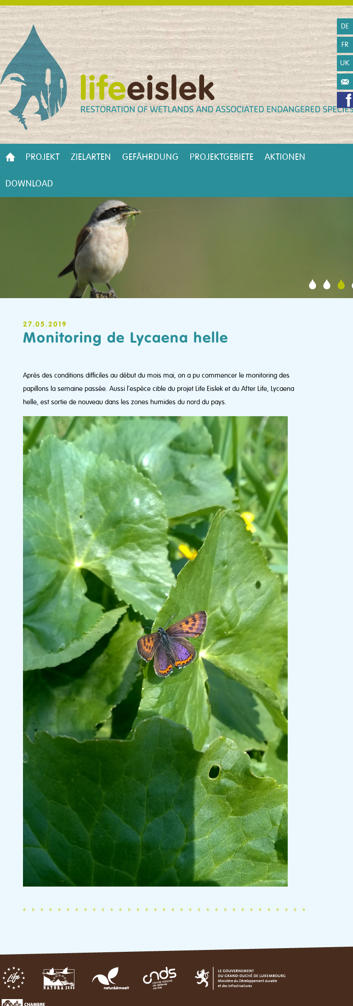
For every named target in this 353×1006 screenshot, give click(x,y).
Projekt (43, 157)
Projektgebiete (222, 157)
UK (345, 63)
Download (29, 184)
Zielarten (91, 157)
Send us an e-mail (345, 81)
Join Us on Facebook (345, 100)
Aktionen (285, 157)
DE (345, 26)
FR (345, 44)
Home (10, 157)
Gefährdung (150, 157)
